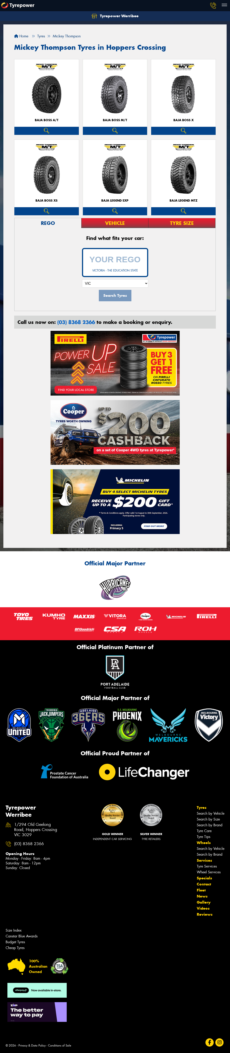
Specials (204, 878)
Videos (203, 908)
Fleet (201, 890)
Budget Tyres (15, 942)
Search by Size (208, 819)
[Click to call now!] (213, 5)
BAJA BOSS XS (46, 200)
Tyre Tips (203, 836)
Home (23, 36)
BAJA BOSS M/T (115, 120)
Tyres (201, 807)
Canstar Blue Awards (22, 936)
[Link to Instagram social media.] (219, 1042)
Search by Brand (209, 825)
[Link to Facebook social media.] (210, 1042)
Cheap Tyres (15, 947)
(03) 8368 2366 (76, 322)
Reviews (204, 914)
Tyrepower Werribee (119, 15)
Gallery (203, 902)
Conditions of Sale (59, 1045)
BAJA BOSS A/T (46, 120)
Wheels (204, 842)
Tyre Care (204, 831)
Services (204, 860)
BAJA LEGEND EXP (114, 200)
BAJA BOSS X (183, 120)
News (202, 896)
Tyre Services (207, 866)
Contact (204, 884)
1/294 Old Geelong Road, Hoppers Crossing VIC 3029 (35, 830)
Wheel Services (209, 872)
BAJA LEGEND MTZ (183, 200)
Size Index (14, 930)
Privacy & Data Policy (32, 1045)
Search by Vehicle (210, 813)
